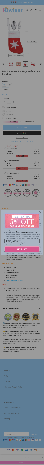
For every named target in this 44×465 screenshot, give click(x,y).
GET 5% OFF (22, 249)
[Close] (40, 212)
